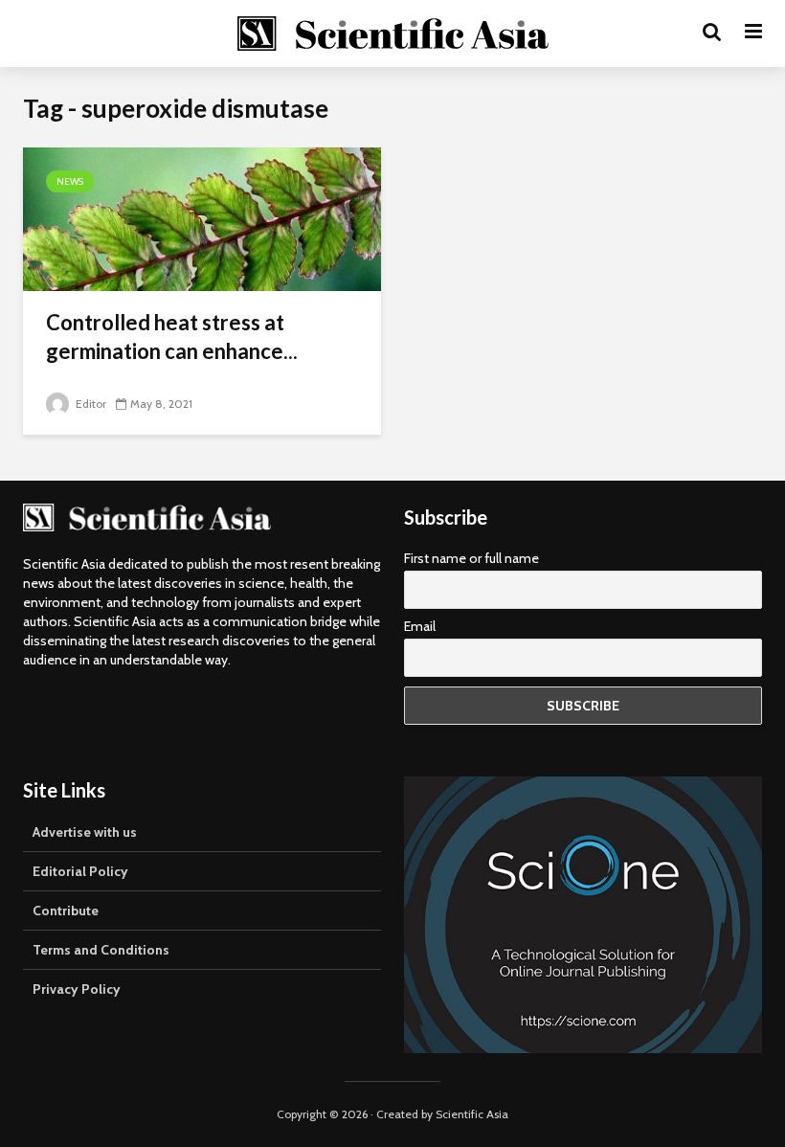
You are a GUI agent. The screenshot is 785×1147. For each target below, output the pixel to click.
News (69, 181)
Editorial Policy (80, 871)
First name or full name (471, 558)
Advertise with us (85, 832)
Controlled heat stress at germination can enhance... (172, 336)
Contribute (66, 910)
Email (420, 626)
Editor (89, 403)
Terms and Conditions (101, 949)
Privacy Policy (77, 989)
